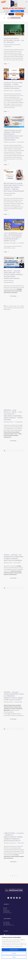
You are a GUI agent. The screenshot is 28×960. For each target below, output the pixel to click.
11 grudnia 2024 (7, 46)
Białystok (11, 280)
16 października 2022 (8, 282)
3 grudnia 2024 (18, 90)
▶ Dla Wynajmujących (8, 912)
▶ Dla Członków (7, 910)
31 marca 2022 (20, 843)
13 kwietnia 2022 (18, 702)
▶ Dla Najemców (7, 911)
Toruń (10, 562)
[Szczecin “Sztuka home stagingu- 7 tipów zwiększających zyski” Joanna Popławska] (14, 74)
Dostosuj (14, 953)
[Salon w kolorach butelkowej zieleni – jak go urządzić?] (14, 30)
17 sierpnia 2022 (18, 421)
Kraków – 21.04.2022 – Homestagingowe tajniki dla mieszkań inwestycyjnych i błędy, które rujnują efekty (14, 696)
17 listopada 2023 (8, 195)
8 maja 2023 (21, 243)
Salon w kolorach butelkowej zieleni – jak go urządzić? (14, 40)
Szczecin (11, 90)
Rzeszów (11, 421)
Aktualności (6, 44)
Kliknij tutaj (17, 11)
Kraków (11, 702)
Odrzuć (14, 957)
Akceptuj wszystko (14, 949)
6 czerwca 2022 (17, 562)
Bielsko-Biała (12, 193)
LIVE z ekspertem (13, 243)
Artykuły (11, 44)
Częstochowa (12, 142)
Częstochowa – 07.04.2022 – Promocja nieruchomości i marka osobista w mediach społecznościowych (14, 837)
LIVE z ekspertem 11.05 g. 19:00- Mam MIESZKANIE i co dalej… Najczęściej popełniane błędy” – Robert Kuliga (13, 237)
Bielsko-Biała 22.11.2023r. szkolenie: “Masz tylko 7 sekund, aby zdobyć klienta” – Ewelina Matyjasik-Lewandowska (14, 187)
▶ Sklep (5, 908)
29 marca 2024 (20, 142)
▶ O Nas (5, 907)
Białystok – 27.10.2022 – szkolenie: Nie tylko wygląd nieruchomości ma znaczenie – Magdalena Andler (13, 274)
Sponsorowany (16, 44)
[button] (14, 6)
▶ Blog (5, 909)
